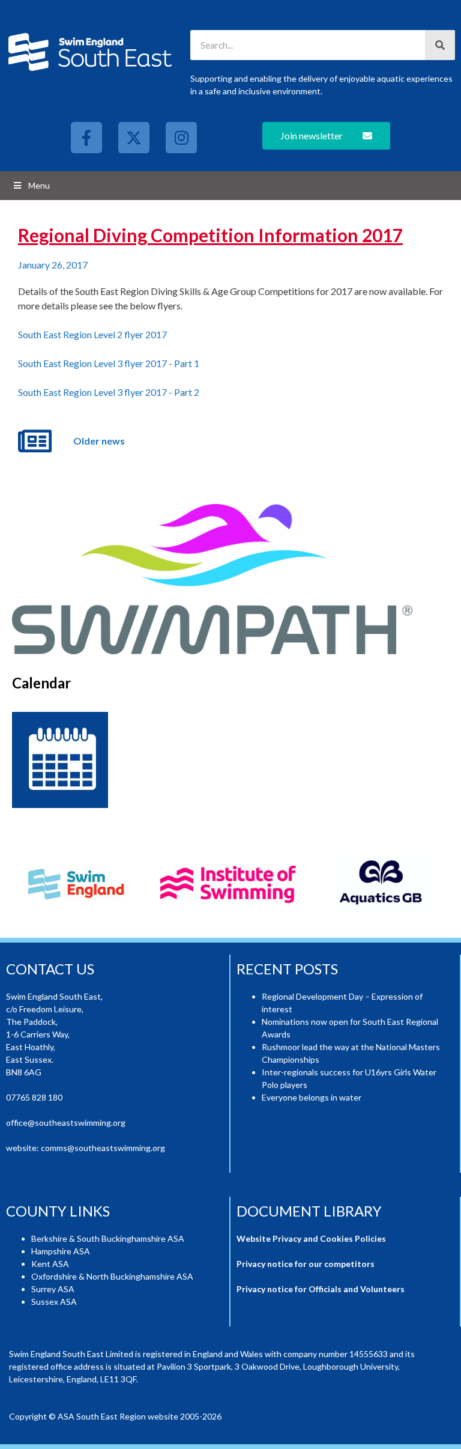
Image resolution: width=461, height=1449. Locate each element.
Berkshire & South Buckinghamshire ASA (107, 1238)
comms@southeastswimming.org (103, 1148)
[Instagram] (181, 137)
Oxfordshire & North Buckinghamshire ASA (112, 1276)
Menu (39, 185)
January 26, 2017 (53, 264)
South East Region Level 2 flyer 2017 (92, 334)
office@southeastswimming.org (65, 1122)
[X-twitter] (133, 137)
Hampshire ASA (60, 1251)
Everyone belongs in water (311, 1097)
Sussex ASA (54, 1301)
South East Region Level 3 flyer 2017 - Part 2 (108, 392)
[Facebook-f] (86, 137)
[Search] (440, 45)
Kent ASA (50, 1264)
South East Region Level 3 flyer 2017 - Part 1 (108, 363)
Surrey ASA (52, 1289)
